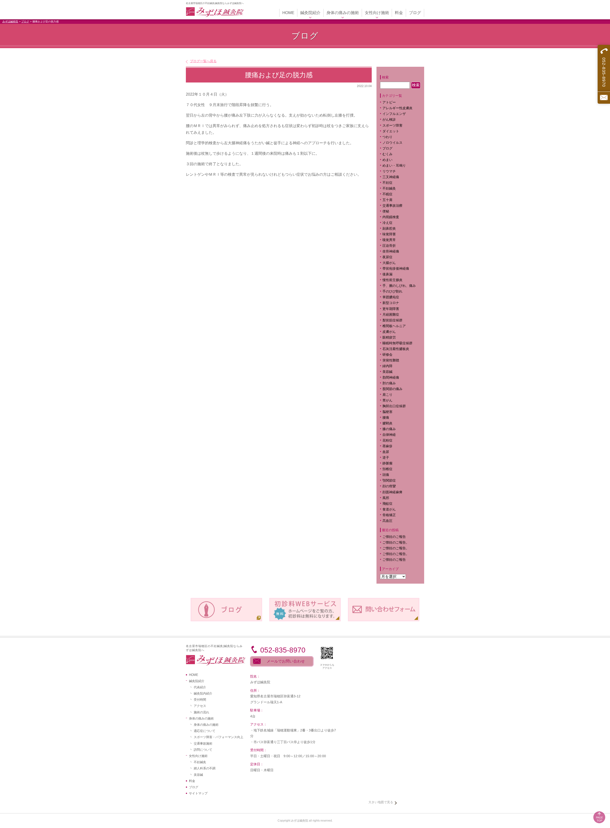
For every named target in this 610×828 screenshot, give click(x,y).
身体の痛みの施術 (206, 724)
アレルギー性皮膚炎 (397, 108)
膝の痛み (389, 429)
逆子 (385, 457)
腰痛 (385, 417)
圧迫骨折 (389, 245)
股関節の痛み (392, 389)
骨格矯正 (389, 515)
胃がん (387, 400)
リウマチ (389, 171)
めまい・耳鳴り (394, 165)
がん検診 (389, 119)
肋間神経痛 (390, 377)
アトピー (389, 102)
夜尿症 (387, 257)
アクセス (200, 706)
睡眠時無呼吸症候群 (397, 343)
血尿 (385, 452)
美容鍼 (387, 372)
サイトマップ (198, 793)
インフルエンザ (394, 114)
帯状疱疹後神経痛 (395, 268)
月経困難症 (390, 314)
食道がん (389, 509)
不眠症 (387, 194)
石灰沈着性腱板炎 (395, 349)
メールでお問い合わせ (286, 661)
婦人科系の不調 (204, 768)
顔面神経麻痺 (392, 492)
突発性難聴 (390, 360)
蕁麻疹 (390, 446)
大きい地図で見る (380, 802)
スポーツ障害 (392, 125)
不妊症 (387, 183)
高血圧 (387, 521)
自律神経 (389, 435)
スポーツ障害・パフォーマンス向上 (218, 737)
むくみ (387, 154)
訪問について (203, 749)
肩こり (390, 394)
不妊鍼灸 (389, 188)
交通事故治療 (392, 205)
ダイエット (390, 131)
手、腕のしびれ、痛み (399, 286)
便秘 (385, 211)
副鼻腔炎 (389, 228)
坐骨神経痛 (390, 251)
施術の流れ (201, 712)
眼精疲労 (389, 337)
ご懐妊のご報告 (394, 537)
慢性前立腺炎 (392, 280)
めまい (387, 160)
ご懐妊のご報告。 (395, 542)
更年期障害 (390, 309)
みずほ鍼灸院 (10, 21)
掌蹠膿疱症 (390, 297)
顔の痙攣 (389, 486)
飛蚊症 (387, 503)
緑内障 (387, 366)
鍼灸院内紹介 (203, 693)
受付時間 (200, 699)
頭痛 (385, 475)
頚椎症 (387, 469)
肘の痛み (389, 383)
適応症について (204, 731)
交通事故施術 (203, 743)
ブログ (25, 21)
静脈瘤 (387, 463)
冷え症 (387, 223)
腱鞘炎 (387, 423)
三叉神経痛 (390, 177)
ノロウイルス (392, 142)
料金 (192, 781)
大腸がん (389, 263)
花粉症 (387, 440)
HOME (193, 675)
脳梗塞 (387, 412)
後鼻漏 (387, 274)
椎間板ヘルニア (394, 326)
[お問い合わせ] (604, 98)
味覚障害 (389, 234)
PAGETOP (599, 819)
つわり (387, 137)
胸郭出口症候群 (394, 406)
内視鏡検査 (390, 217)
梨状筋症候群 (392, 320)
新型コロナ (390, 303)
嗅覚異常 (389, 240)
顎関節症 (389, 480)
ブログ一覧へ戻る (203, 61)
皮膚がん (389, 332)
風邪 (385, 498)
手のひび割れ (392, 291)
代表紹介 (200, 687)
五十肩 (387, 200)
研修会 (387, 354)
